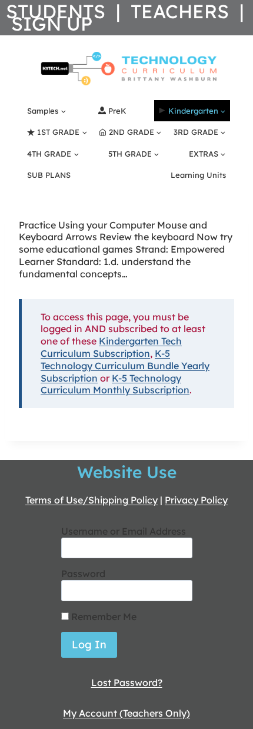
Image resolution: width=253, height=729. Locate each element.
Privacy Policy (196, 500)
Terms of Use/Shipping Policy (91, 500)
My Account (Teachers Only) (126, 713)
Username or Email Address (123, 531)
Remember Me (103, 616)
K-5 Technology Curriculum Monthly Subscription (115, 384)
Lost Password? (126, 682)
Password (83, 573)
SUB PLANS (49, 175)
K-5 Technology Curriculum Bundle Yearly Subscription (125, 365)
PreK (117, 110)
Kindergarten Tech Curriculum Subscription (111, 347)
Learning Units (198, 175)
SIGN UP (51, 23)
